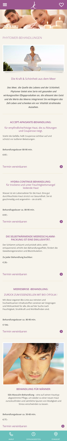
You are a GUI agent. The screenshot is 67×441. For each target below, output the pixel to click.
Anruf (11, 439)
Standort (56, 439)
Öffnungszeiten (33, 439)
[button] (5, 5)
